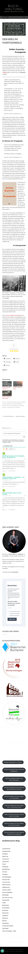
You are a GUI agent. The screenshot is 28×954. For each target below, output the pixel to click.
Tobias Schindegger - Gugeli (9, 931)
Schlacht (4, 405)
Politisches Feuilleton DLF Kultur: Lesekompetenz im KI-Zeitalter (14, 815)
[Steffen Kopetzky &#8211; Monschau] (7, 384)
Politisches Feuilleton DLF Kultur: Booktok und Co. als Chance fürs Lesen (14, 806)
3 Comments (17, 407)
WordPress (19, 949)
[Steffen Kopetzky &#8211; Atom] (18, 384)
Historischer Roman (15, 402)
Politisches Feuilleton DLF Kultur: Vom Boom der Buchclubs (14, 779)
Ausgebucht (5, 915)
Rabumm (4, 920)
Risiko (5, 72)
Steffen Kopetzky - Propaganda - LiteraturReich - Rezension (13, 478)
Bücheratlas (5, 910)
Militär (20, 403)
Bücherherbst (5, 905)
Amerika (4, 403)
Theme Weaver (19, 951)
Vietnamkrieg (15, 405)
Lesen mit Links (6, 882)
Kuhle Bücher (5, 923)
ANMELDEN (12, 619)
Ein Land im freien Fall (8, 416)
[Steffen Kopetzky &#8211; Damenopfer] (7, 393)
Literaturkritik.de (6, 848)
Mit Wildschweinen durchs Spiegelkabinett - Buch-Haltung (13, 456)
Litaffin (4, 902)
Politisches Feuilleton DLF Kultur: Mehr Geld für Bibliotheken (14, 770)
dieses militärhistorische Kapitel (13, 315)
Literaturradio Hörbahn (7, 925)
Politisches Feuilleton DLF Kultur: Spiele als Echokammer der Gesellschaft (14, 833)
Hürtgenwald (15, 403)
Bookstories (5, 918)
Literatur (8, 402)
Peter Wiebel (5, 928)
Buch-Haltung (14, 7)
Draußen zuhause (21, 416)
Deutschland (9, 403)
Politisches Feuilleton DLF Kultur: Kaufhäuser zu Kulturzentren (14, 797)
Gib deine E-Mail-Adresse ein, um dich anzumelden (14, 603)
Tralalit (4, 864)
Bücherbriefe (5, 913)
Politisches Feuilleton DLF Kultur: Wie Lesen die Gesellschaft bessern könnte (14, 788)
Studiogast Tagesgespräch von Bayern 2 (13, 762)
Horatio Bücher (6, 907)
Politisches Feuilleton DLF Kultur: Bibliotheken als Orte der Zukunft (14, 824)
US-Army (9, 405)
